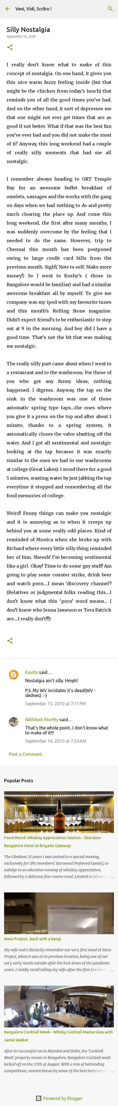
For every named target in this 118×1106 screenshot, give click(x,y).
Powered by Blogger (62, 1098)
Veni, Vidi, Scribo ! (33, 8)
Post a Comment (25, 754)
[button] (10, 47)
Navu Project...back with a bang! (32, 939)
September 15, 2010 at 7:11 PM (55, 703)
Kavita (31, 672)
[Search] (110, 8)
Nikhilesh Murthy (41, 719)
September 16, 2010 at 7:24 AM (55, 741)
